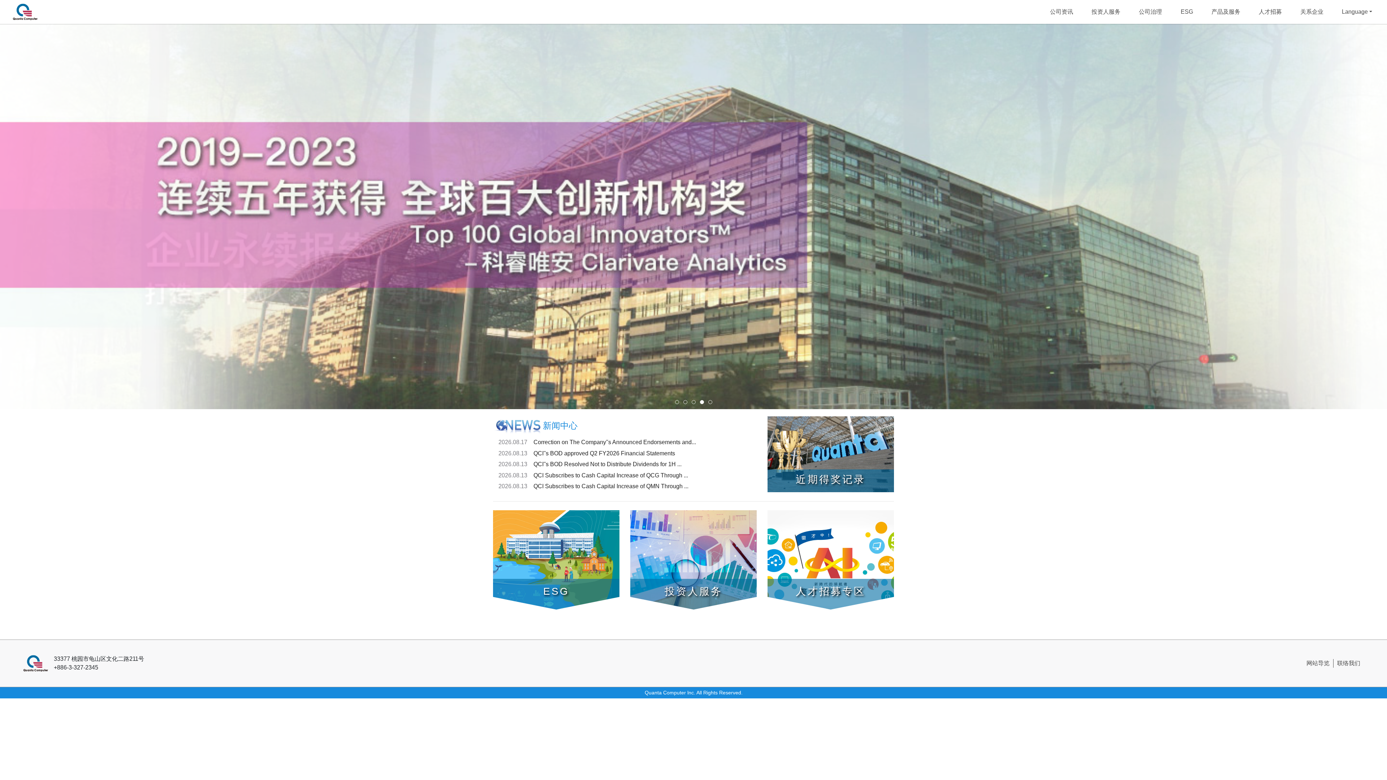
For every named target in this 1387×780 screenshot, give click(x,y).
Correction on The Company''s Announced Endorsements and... (614, 442)
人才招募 (1270, 12)
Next (1350, 218)
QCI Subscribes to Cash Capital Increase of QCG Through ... (610, 475)
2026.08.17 (512, 442)
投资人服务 (1106, 12)
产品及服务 (1225, 12)
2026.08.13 (512, 453)
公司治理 (1150, 12)
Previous (37, 218)
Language (1355, 12)
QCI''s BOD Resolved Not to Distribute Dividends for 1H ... (607, 464)
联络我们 (1348, 663)
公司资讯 (1061, 12)
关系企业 (1311, 12)
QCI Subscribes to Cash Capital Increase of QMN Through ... (610, 486)
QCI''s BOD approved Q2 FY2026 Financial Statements (604, 453)
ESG (1187, 12)
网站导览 (1318, 663)
